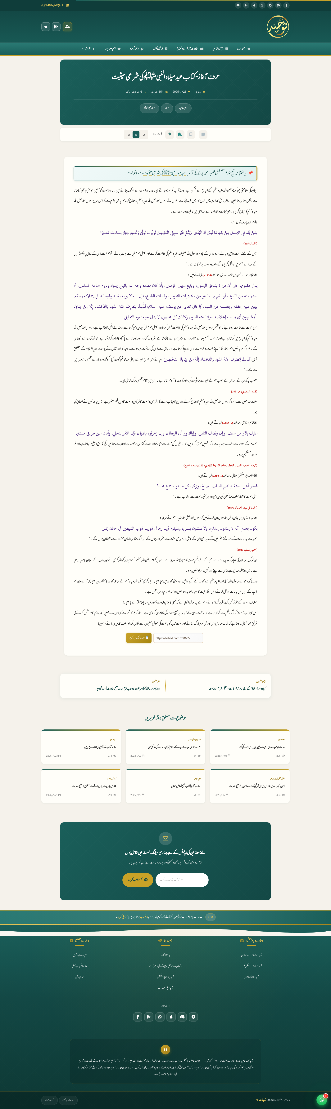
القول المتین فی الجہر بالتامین (277, 779)
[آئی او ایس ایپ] (45, 26)
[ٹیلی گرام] (270, 5)
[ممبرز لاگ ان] (67, 26)
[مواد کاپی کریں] (169, 134)
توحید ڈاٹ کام (261, 1100)
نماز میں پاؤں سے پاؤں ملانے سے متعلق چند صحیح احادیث (94, 786)
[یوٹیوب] (238, 5)
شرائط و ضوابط (49, 1100)
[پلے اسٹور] (246, 5)
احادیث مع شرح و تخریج (187, 49)
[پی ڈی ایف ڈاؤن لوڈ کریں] (180, 134)
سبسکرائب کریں (135, 880)
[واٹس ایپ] (262, 5)
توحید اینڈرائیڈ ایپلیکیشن (165, 977)
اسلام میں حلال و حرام (194, 740)
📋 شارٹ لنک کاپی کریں (139, 637)
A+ (128, 135)
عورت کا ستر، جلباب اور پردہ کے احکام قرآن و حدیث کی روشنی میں (174, 747)
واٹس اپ (144, 917)
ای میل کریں (122, 917)
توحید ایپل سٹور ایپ (165, 988)
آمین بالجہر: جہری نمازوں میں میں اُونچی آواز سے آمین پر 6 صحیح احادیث (257, 786)
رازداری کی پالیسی (68, 1100)
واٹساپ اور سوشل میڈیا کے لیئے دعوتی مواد (165, 966)
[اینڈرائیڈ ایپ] (56, 26)
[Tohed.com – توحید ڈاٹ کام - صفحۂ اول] (277, 26)
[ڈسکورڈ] (278, 5)
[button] (321, 1098)
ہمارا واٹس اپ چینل (80, 966)
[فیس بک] (286, 5)
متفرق (88, 49)
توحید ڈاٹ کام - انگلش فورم (251, 966)
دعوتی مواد (134, 49)
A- (143, 135)
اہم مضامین (110, 49)
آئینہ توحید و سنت (111, 779)
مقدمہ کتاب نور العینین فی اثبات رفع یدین (100, 747)
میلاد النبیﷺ (149, 108)
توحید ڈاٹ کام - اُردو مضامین (251, 955)
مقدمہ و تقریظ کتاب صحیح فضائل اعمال (186, 786)
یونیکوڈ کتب (158, 49)
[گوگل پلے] (148, 1017)
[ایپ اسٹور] (254, 5)
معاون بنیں (79, 977)
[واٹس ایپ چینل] (160, 1017)
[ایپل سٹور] (171, 1017)
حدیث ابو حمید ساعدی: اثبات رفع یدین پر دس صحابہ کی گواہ (262, 747)
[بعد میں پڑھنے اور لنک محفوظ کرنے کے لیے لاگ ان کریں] (191, 134)
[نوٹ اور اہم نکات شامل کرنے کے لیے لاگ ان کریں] (203, 134)
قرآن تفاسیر (218, 49)
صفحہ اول (241, 49)
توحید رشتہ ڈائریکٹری (251, 977)
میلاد (167, 108)
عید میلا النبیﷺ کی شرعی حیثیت (164, 173)
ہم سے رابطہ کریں (80, 955)
